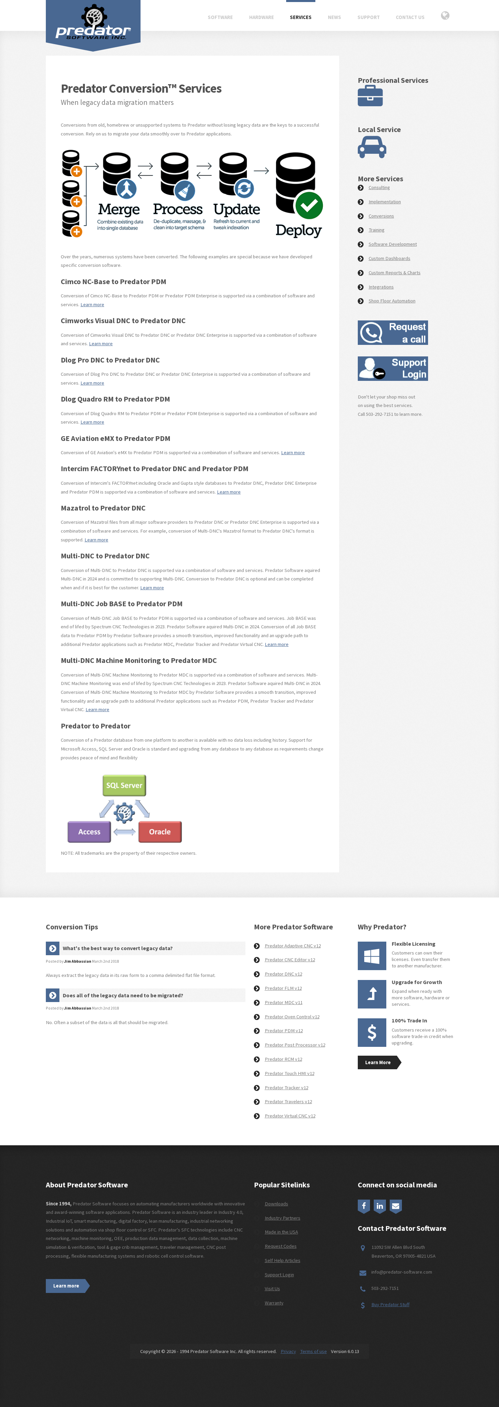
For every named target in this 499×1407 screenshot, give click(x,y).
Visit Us (272, 1288)
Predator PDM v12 (284, 1031)
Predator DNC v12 (283, 974)
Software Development (393, 244)
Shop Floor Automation (392, 301)
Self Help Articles (282, 1260)
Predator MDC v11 (283, 1002)
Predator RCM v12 (283, 1059)
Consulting (379, 187)
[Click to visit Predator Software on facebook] (364, 1205)
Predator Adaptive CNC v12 (293, 946)
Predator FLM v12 (283, 988)
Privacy (288, 1351)
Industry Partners (282, 1218)
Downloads (276, 1204)
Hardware (261, 17)
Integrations (381, 287)
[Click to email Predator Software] (396, 1205)
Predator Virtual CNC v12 (290, 1116)
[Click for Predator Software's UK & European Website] (445, 16)
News (334, 17)
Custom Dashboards (389, 258)
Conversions (381, 216)
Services (301, 17)
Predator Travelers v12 (288, 1101)
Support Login (279, 1275)
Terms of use (313, 1351)
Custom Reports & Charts (395, 273)
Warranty (274, 1303)
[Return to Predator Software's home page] (93, 21)
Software (220, 17)
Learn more (92, 304)
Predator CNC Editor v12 (290, 960)
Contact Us (410, 17)
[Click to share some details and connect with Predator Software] (393, 343)
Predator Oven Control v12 (292, 1017)
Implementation (385, 202)
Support (368, 17)
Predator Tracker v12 (286, 1088)
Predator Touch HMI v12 (289, 1073)
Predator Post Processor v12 (295, 1045)
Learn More (378, 1062)
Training (377, 230)
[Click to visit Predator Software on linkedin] (380, 1205)
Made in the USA (281, 1232)
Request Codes (281, 1246)
